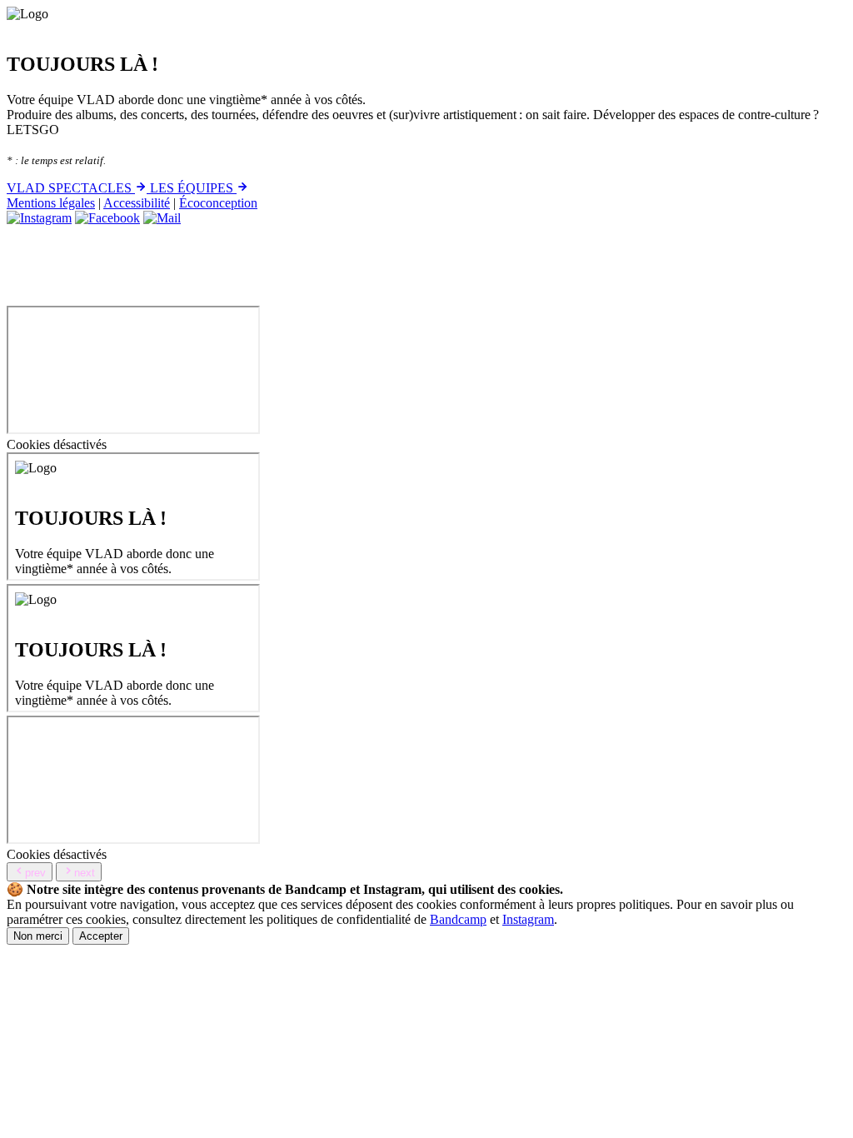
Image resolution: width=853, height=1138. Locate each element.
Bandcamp (458, 919)
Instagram (528, 919)
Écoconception (218, 203)
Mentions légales (51, 203)
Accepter (100, 936)
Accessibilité (136, 203)
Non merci (37, 936)
